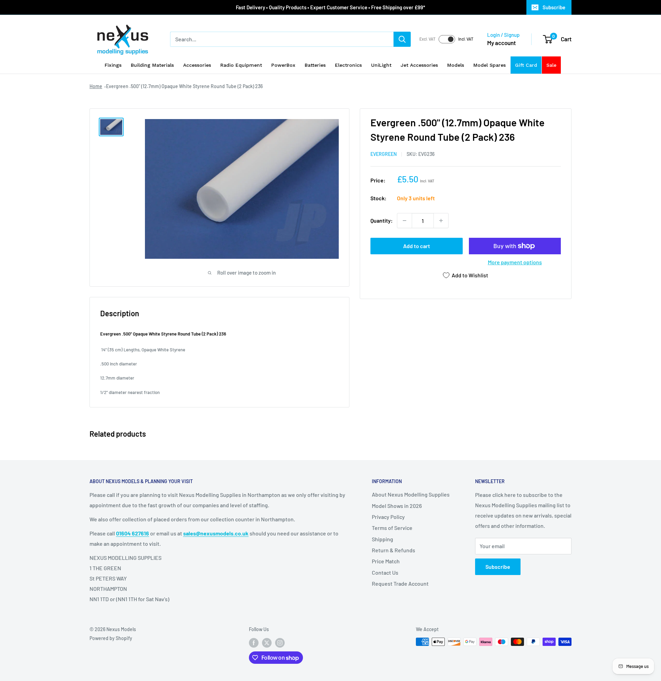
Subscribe (554, 7)
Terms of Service (392, 527)
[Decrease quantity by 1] (404, 220)
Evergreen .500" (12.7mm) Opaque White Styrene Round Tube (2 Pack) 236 (184, 86)
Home (96, 86)
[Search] (402, 39)
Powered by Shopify (111, 638)
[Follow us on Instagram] (280, 642)
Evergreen (383, 154)
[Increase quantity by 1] (441, 220)
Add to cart (416, 246)
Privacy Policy (388, 516)
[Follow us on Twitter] (267, 642)
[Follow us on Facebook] (254, 642)
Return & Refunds (393, 550)
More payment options (515, 262)
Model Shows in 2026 (397, 505)
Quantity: (381, 220)
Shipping (382, 539)
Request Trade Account (400, 583)
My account (501, 42)
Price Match (386, 561)
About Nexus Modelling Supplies (411, 494)
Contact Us (385, 572)
